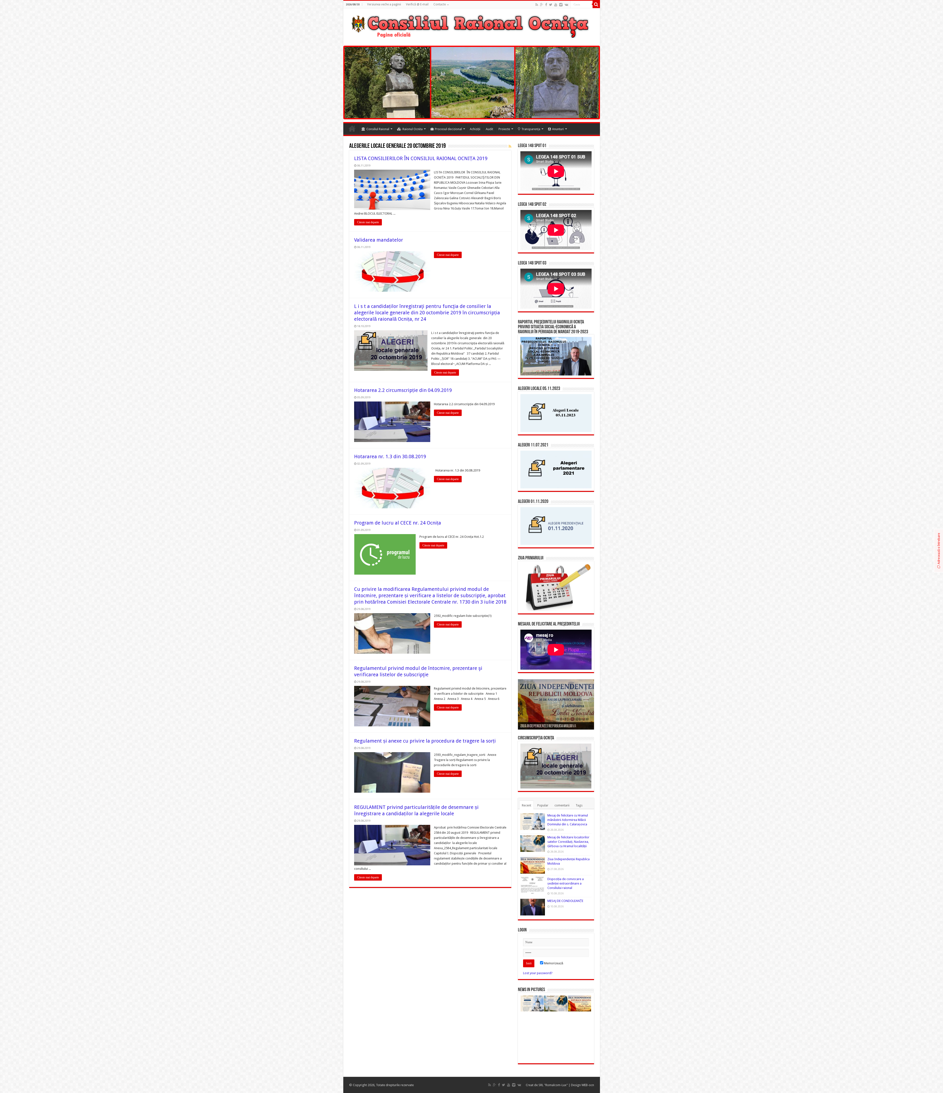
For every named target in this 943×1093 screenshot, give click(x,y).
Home (352, 128)
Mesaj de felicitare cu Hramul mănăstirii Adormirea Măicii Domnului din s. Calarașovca (567, 820)
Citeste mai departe (368, 222)
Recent (526, 805)
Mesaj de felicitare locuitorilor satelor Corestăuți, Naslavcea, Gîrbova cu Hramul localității (568, 841)
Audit (489, 129)
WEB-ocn (588, 1085)
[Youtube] (556, 5)
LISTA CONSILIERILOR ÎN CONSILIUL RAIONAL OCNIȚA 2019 (420, 158)
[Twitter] (551, 5)
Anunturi (558, 129)
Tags (579, 805)
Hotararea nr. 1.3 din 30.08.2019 (390, 456)
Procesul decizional (448, 129)
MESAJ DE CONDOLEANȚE (565, 901)
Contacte (439, 4)
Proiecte (504, 129)
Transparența (530, 129)
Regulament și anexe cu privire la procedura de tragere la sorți (425, 741)
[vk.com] (566, 5)
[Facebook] (546, 5)
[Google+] (542, 5)
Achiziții (475, 129)
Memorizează (553, 963)
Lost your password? (538, 973)
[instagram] (561, 5)
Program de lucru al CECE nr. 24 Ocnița (397, 523)
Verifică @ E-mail (417, 4)
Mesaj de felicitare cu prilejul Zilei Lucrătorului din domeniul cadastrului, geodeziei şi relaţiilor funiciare (556, 720)
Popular (542, 805)
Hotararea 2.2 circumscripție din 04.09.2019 (403, 390)
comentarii (562, 805)
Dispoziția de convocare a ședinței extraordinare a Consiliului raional (565, 883)
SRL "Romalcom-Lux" (553, 1085)
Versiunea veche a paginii (384, 4)
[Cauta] (596, 4)
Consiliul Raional (377, 129)
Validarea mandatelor (378, 240)
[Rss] (537, 5)
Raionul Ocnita (412, 129)
